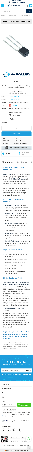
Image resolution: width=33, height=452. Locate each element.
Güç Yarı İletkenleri (13, 15)
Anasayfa (3, 15)
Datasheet (14, 105)
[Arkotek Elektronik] (16, 74)
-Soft (7, 450)
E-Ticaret (11, 450)
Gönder (28, 370)
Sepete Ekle (16, 133)
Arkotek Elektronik (14, 96)
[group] (16, 46)
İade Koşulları (22, 162)
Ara (29, 11)
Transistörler (24, 15)
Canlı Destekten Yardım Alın (18, 148)
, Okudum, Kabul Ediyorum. (17, 374)
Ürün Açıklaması (7, 162)
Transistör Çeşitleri (14, 99)
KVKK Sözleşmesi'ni (10, 374)
